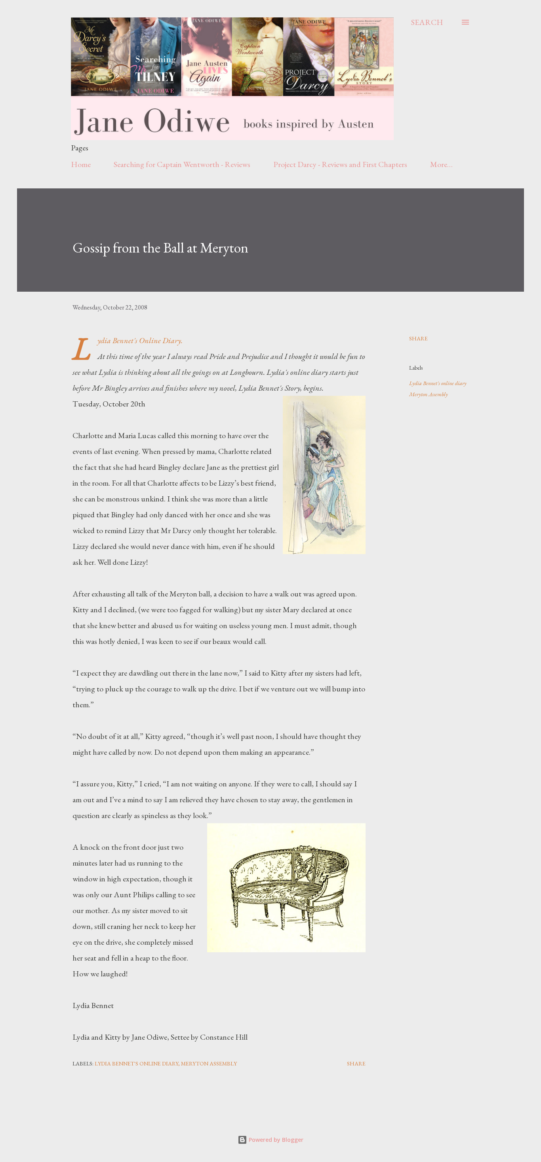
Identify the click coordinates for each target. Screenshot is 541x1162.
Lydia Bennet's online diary (438, 383)
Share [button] (418, 338)
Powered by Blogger (275, 1139)
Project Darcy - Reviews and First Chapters (340, 164)
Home (81, 164)
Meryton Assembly (428, 394)
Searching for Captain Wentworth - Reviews (182, 164)
